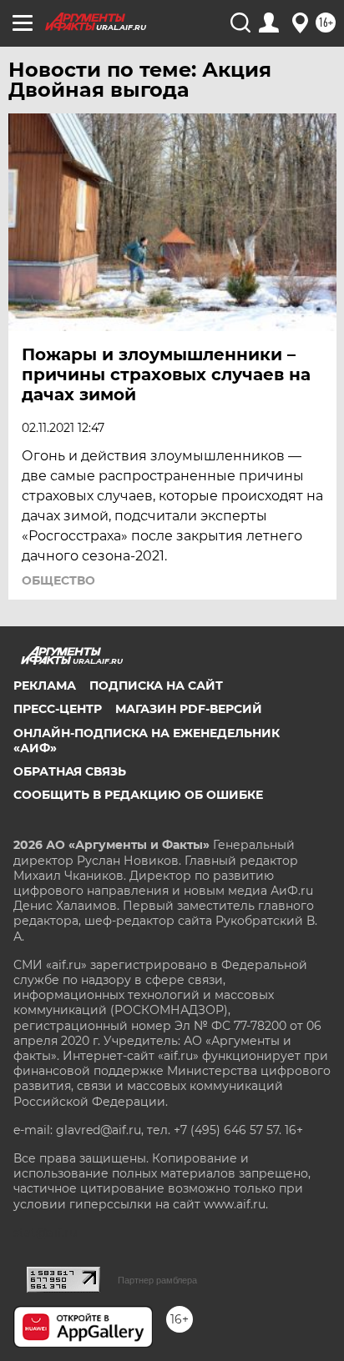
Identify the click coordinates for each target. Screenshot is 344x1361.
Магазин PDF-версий (188, 708)
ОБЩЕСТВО (58, 580)
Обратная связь (69, 771)
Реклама (44, 685)
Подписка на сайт (156, 685)
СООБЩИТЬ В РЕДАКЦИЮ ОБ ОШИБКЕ (138, 794)
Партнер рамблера (157, 1280)
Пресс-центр (57, 708)
